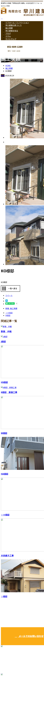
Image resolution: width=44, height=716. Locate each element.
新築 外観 (6, 331)
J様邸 (3, 341)
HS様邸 (4, 382)
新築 (3, 75)
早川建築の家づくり (13, 25)
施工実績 (9, 28)
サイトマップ (10, 38)
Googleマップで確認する (12, 689)
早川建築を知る (11, 30)
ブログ (8, 33)
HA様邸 (4, 473)
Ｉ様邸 (4, 596)
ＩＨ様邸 (5, 514)
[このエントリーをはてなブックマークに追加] (6, 301)
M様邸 (4, 433)
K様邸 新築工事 (9, 392)
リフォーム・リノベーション (17, 22)
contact (9, 53)
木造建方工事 (7, 555)
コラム (8, 36)
